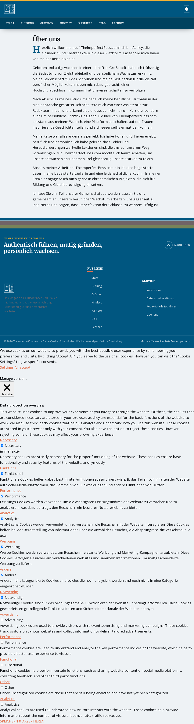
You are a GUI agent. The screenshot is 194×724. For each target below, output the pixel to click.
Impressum (153, 290)
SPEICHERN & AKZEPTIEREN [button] (22, 721)
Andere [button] (6, 569)
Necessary (13, 445)
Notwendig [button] (9, 592)
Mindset (66, 23)
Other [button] (5, 681)
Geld (102, 23)
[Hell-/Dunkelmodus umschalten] (186, 9)
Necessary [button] (8, 440)
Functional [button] (8, 659)
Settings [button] (7, 367)
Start (10, 23)
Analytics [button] (7, 513)
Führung (27, 23)
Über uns (152, 314)
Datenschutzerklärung (160, 298)
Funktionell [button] (9, 468)
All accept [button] (23, 367)
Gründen (46, 23)
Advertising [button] (9, 614)
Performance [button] (10, 490)
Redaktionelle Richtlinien (161, 306)
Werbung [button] (7, 541)
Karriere (85, 23)
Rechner (118, 23)
